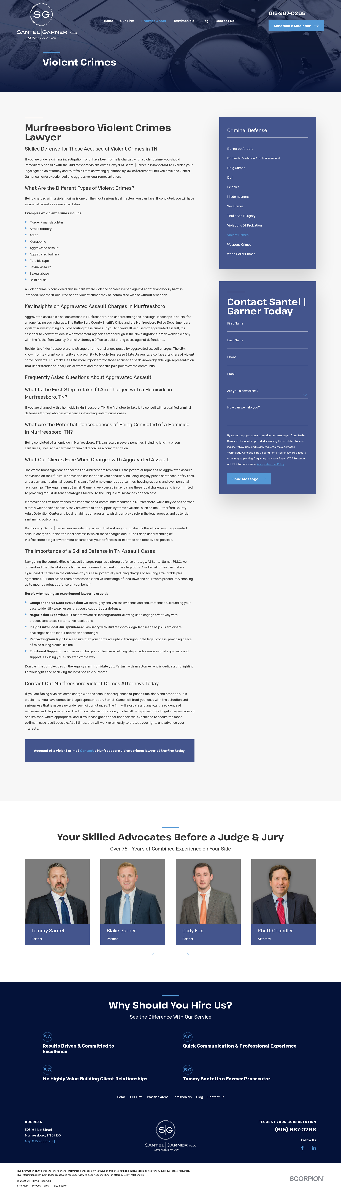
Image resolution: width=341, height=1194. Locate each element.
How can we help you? (243, 407)
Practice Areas (157, 1097)
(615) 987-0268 (295, 1129)
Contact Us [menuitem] (225, 21)
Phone (232, 357)
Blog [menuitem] (205, 21)
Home (121, 1097)
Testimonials (182, 1097)
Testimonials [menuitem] (183, 21)
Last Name (235, 340)
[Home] (47, 21)
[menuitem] (267, 149)
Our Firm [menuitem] (127, 21)
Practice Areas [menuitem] (153, 21)
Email (231, 374)
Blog (199, 1097)
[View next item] (188, 955)
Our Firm (136, 1097)
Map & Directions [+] (40, 1141)
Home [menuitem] (108, 21)
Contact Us (215, 1097)
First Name (235, 323)
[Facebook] (302, 1148)
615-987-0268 (287, 13)
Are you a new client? (242, 390)
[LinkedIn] (314, 1148)
